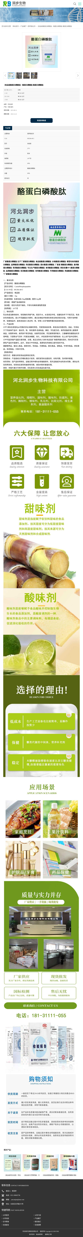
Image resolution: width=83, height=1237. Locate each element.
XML (57, 1231)
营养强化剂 (31, 26)
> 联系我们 (37, 1221)
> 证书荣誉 (5, 1221)
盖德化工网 (48, 1234)
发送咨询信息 (41, 120)
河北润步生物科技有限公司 (30, 1231)
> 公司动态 (5, 1218)
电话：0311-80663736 (13, 1195)
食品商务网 (39, 1234)
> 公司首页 (5, 1215)
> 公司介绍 (37, 1215)
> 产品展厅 (37, 1218)
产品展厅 (23, 26)
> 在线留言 (5, 1225)
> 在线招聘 (37, 1225)
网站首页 (16, 26)
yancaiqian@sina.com (17, 1199)
